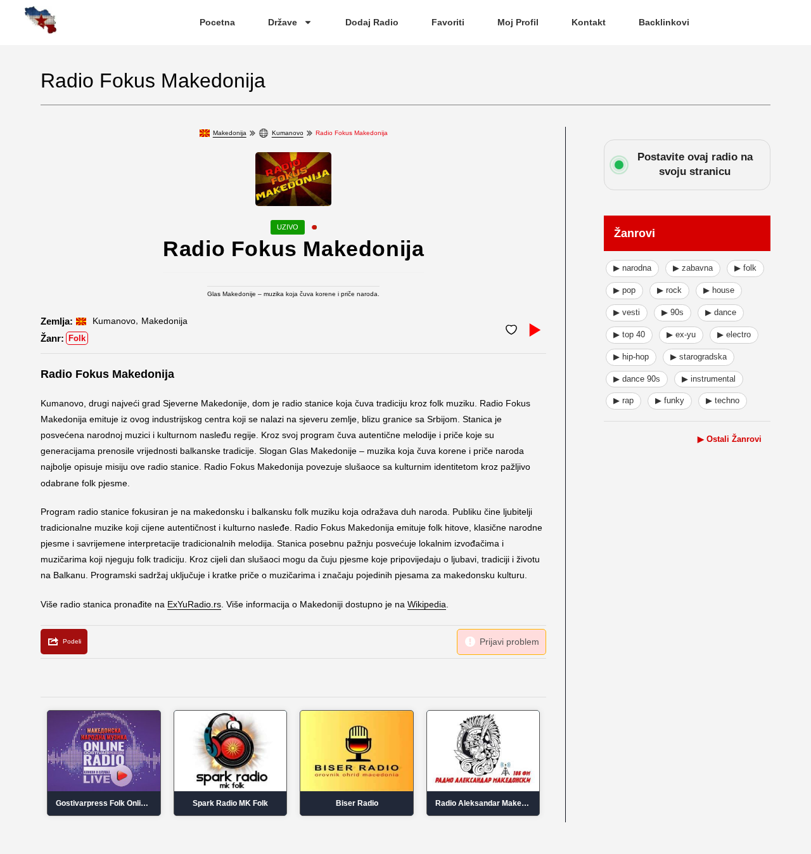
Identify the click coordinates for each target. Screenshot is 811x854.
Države (282, 22)
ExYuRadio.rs (194, 604)
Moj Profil (518, 22)
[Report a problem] (501, 642)
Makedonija (229, 132)
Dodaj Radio (372, 22)
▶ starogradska (698, 356)
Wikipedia (426, 604)
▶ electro (734, 334)
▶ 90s (672, 312)
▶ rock (669, 290)
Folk (77, 338)
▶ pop (624, 290)
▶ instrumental (709, 379)
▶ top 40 (629, 334)
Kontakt (589, 22)
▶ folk (745, 268)
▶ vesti (626, 312)
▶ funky (669, 400)
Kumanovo (287, 132)
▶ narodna (632, 268)
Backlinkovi (664, 22)
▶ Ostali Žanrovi (730, 439)
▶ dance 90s (636, 379)
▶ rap (623, 400)
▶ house (718, 290)
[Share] (64, 641)
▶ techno (722, 400)
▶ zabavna (693, 268)
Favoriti (447, 22)
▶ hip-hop (631, 356)
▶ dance (720, 312)
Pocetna (217, 22)
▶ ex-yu (681, 334)
